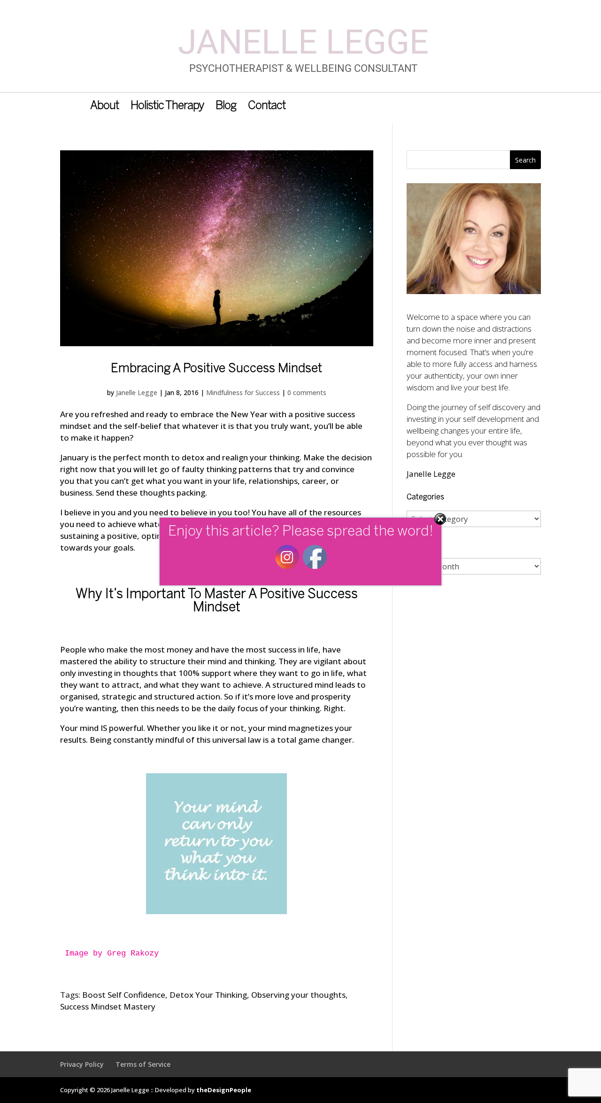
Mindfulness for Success (243, 392)
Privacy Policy (82, 1064)
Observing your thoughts (298, 994)
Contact (266, 107)
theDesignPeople (223, 1090)
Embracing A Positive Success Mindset (216, 368)
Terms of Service (143, 1064)
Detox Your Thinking (208, 994)
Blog (226, 107)
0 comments (306, 392)
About (104, 107)
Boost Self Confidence (123, 994)
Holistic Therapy (167, 107)
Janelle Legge (136, 392)
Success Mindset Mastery (107, 1006)
